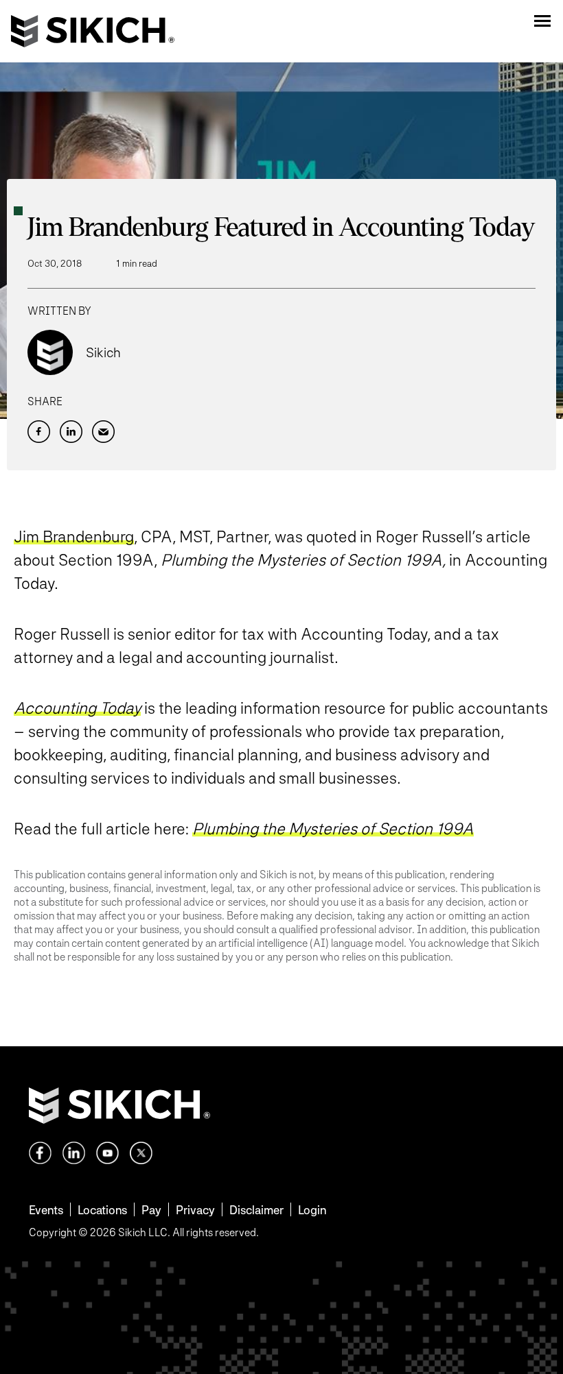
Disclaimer (256, 1210)
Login (312, 1210)
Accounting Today (77, 708)
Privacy (195, 1210)
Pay (151, 1210)
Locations (102, 1210)
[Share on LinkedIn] (71, 431)
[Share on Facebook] (38, 431)
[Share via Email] (103, 431)
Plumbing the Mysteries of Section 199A (333, 828)
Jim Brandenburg (74, 536)
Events (46, 1210)
